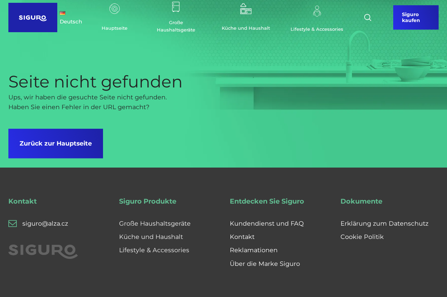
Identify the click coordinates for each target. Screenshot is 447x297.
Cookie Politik (362, 236)
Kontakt (242, 236)
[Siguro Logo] (32, 17)
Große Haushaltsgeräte (155, 223)
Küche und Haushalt (151, 236)
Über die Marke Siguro (265, 263)
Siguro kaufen (411, 17)
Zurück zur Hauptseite (56, 143)
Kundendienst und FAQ (267, 223)
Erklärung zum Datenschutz (384, 223)
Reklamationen (254, 250)
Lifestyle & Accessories (154, 250)
